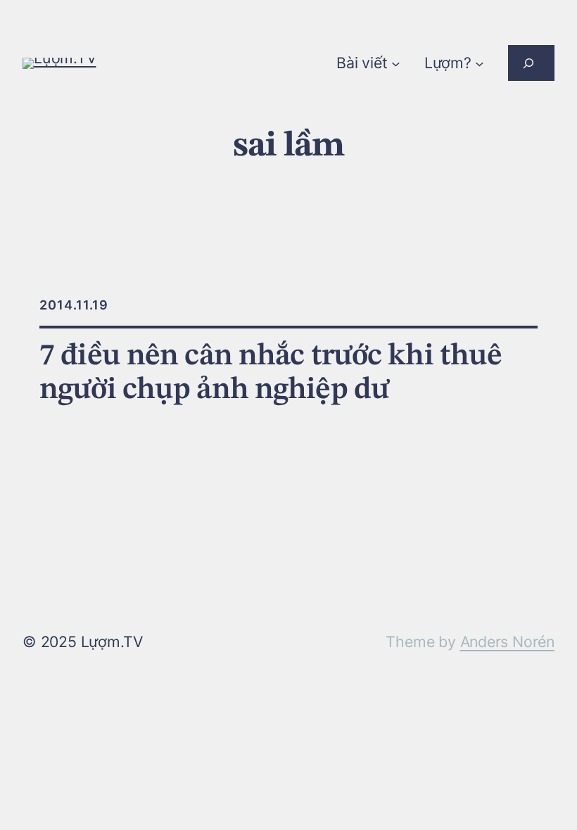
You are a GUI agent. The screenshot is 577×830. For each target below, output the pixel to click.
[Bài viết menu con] (395, 63)
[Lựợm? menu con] (479, 63)
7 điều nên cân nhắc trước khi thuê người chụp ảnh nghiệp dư (270, 373)
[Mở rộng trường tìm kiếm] (531, 63)
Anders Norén (507, 641)
